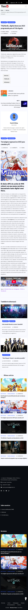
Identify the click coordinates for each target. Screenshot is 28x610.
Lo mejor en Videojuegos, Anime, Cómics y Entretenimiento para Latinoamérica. (10, 479)
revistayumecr (7, 327)
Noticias (7, 10)
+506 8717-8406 (6, 485)
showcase (6, 75)
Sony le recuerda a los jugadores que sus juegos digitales (14, 458)
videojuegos (6, 82)
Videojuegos (15, 603)
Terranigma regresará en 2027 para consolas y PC (12, 417)
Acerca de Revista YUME (8, 509)
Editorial (4, 512)
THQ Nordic (6, 78)
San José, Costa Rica (7, 482)
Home (2, 10)
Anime (9, 603)
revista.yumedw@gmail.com (8, 487)
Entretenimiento (11, 604)
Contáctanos (5, 515)
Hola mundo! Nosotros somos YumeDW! (12, 324)
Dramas (22, 603)
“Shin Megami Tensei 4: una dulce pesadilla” (13, 358)
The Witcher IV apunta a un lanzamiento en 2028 (12, 438)
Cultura (19, 604)
